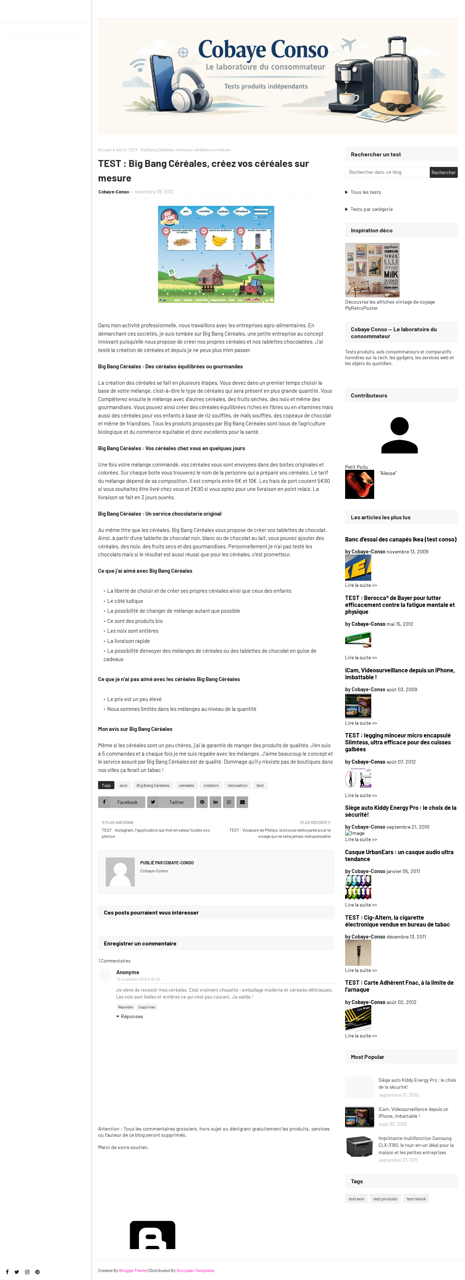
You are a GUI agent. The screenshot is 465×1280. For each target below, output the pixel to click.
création (211, 785)
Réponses (132, 1016)
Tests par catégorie (372, 209)
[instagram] (27, 1272)
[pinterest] (37, 1272)
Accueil (105, 149)
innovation (237, 785)
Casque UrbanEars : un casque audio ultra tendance (399, 855)
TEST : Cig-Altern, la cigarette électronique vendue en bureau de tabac (397, 921)
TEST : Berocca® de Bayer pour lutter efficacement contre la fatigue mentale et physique (400, 604)
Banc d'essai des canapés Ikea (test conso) (401, 539)
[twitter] (17, 1272)
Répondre (125, 1007)
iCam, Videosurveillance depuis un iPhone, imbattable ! (400, 673)
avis (124, 785)
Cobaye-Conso (113, 192)
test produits (385, 1198)
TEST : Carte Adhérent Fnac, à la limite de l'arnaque (399, 986)
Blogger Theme (133, 1270)
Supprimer (146, 1007)
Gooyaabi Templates (196, 1270)
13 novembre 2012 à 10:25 (138, 979)
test (119, 149)
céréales (186, 785)
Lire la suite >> (361, 585)
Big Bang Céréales (153, 785)
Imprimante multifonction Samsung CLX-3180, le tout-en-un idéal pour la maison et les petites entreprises (416, 1145)
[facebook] (7, 1272)
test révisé (416, 1198)
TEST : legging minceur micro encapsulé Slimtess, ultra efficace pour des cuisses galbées (398, 742)
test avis (356, 1198)
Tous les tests (366, 192)
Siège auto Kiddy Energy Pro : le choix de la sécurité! (401, 811)
